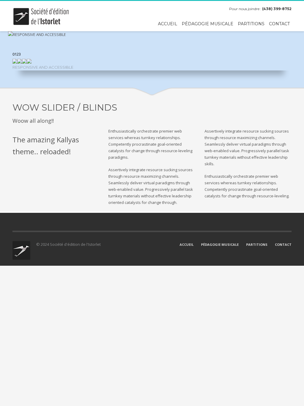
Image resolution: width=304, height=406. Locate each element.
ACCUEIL (187, 244)
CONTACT (283, 244)
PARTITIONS (256, 244)
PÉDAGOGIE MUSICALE (220, 244)
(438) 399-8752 (277, 9)
